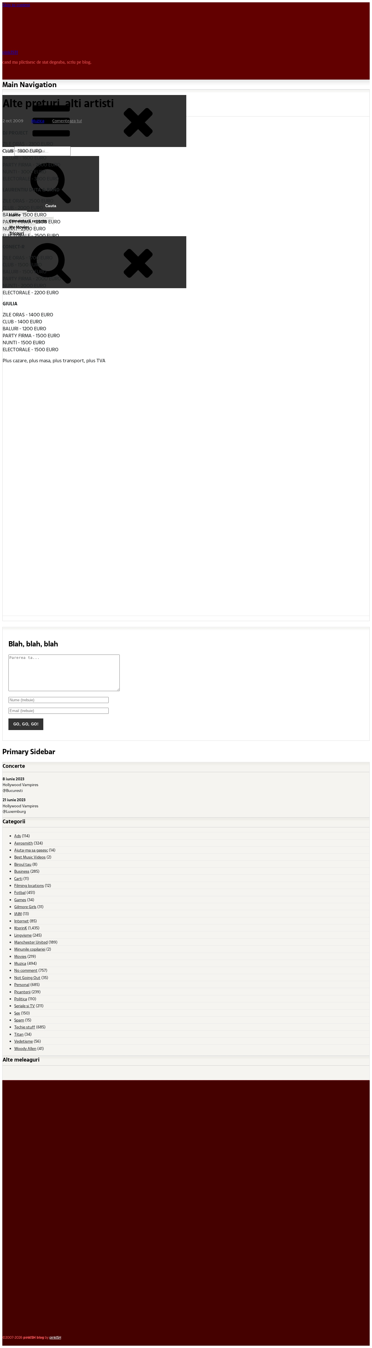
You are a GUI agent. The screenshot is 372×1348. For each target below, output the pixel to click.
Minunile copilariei (29, 949)
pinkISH (10, 52)
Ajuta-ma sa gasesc (31, 849)
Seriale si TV (24, 1005)
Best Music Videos (30, 856)
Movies (20, 956)
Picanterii (22, 991)
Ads (17, 835)
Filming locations (29, 885)
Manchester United (31, 942)
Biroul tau (22, 864)
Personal (21, 984)
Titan (19, 1034)
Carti (18, 878)
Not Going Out (27, 977)
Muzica (37, 120)
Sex (17, 1012)
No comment (25, 970)
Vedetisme (23, 1041)
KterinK (20, 927)
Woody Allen (25, 1048)
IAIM (18, 913)
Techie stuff (24, 1026)
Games (20, 899)
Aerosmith (23, 842)
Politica (20, 998)
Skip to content (16, 4)
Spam (19, 1019)
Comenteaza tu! (67, 120)
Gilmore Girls (25, 906)
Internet (21, 920)
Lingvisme (23, 935)
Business (21, 871)
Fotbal (20, 892)
